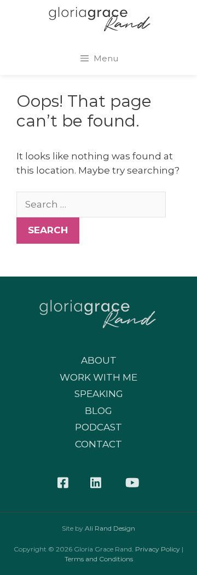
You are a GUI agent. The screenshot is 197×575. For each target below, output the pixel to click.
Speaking (98, 393)
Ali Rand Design (110, 528)
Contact (98, 444)
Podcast (98, 427)
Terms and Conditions (99, 559)
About (99, 360)
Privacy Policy (157, 549)
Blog (98, 410)
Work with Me (98, 377)
